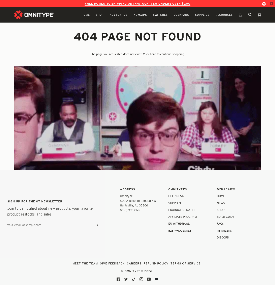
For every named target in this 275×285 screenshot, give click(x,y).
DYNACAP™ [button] (226, 189)
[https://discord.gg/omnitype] (156, 279)
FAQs (220, 223)
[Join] (93, 225)
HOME (221, 196)
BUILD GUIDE (226, 216)
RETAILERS (224, 230)
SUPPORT (174, 203)
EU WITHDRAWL (179, 223)
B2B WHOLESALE (179, 230)
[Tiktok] (133, 279)
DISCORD (223, 237)
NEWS (221, 203)
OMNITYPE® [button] (178, 189)
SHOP (220, 209)
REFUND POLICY (156, 263)
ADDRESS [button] (127, 189)
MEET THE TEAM (85, 263)
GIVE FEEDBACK (112, 263)
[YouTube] (149, 279)
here (153, 54)
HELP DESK (176, 196)
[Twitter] (126, 279)
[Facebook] (118, 279)
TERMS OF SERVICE (186, 263)
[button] (86, 14)
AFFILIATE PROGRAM (182, 216)
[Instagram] (141, 279)
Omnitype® (134, 271)
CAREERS (134, 263)
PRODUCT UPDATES (181, 209)
